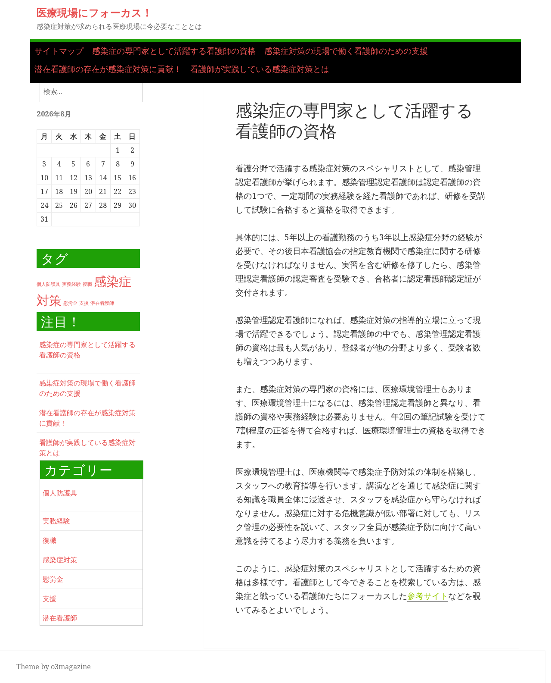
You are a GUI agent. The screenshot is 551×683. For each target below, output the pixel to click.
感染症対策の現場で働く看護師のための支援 (346, 50)
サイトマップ (59, 50)
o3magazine (71, 666)
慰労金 (70, 303)
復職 (87, 284)
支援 (84, 303)
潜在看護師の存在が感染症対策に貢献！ (108, 69)
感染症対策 (60, 559)
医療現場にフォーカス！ (94, 12)
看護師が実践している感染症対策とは (259, 69)
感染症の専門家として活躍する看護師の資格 (174, 50)
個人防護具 (48, 284)
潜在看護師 (102, 303)
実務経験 (71, 284)
